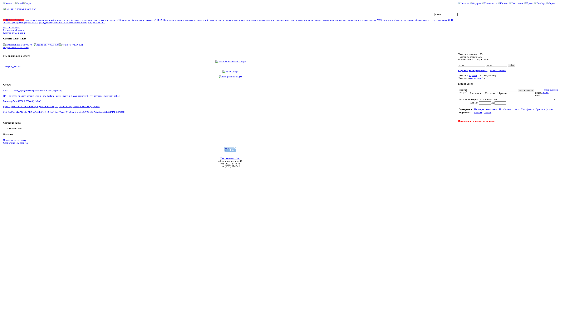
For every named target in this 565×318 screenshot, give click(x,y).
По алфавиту (527, 109)
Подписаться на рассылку (16, 47)
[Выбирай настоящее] (230, 76)
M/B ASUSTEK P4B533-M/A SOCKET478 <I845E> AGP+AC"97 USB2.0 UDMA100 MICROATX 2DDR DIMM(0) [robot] (63, 112)
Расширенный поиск (13, 30)
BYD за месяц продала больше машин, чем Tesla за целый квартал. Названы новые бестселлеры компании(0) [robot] (61, 96)
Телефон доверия (11, 66)
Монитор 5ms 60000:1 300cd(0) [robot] (22, 101)
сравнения (475, 78)
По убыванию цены (509, 109)
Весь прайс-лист (11, 27)
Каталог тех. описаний (14, 33)
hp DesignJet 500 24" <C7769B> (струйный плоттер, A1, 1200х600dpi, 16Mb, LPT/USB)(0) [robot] (51, 106)
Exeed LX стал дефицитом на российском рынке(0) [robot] (32, 90)
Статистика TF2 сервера (15, 143)
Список (487, 112)
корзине (473, 75)
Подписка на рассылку (14, 140)
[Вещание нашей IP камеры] (230, 71)
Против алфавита (544, 109)
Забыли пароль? (498, 70)
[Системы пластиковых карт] (230, 61)
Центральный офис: (230, 158)
